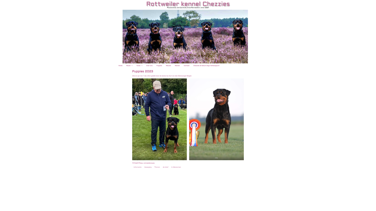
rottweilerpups (149, 163)
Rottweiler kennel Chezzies (188, 4)
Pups (141, 163)
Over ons (149, 66)
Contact (186, 66)
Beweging (147, 167)
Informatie (137, 167)
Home (120, 66)
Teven (138, 66)
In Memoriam (176, 167)
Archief (165, 167)
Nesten (177, 66)
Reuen (128, 66)
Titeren (157, 167)
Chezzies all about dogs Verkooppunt (206, 66)
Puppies (159, 66)
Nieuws (168, 66)
